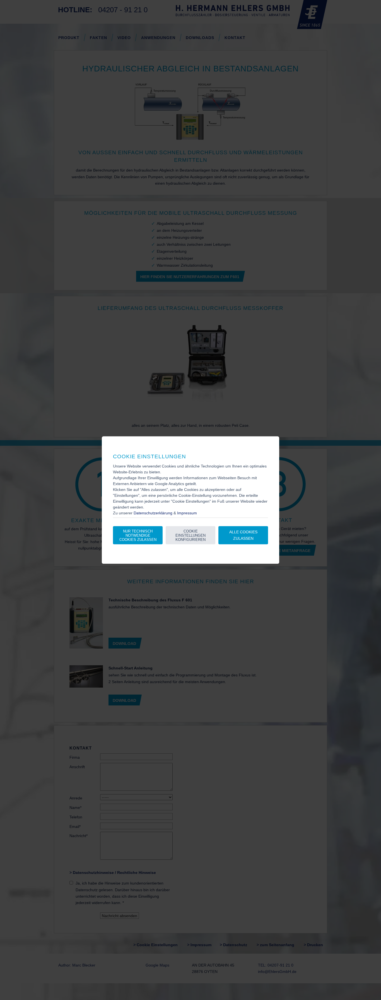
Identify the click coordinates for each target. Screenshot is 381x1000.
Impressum (187, 513)
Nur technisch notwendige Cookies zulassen (137, 535)
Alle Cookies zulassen (243, 535)
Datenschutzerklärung (153, 513)
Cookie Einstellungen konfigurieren (190, 535)
